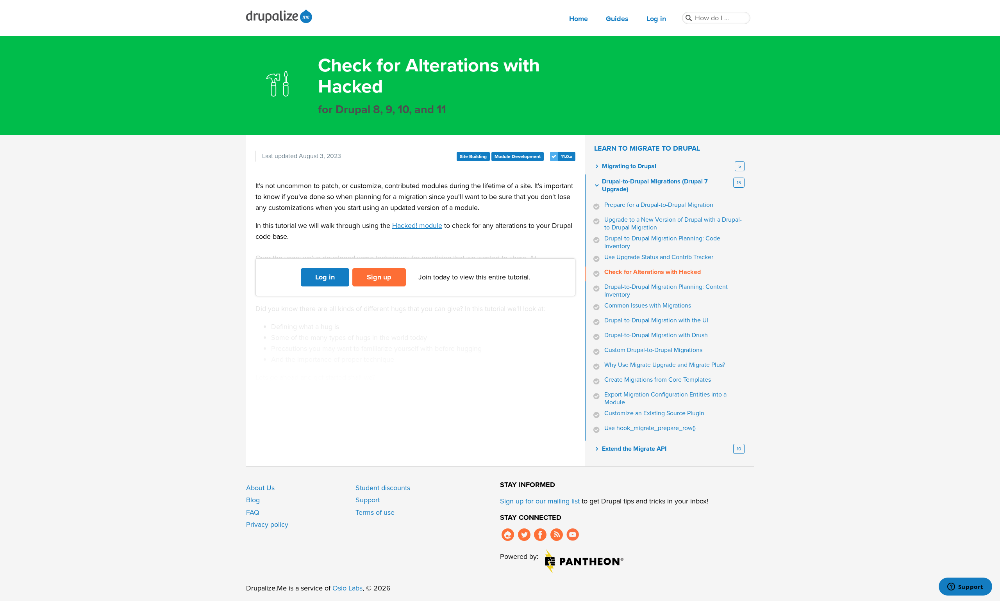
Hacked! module (417, 225)
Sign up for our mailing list (540, 501)
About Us (260, 488)
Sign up (379, 277)
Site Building (473, 156)
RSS (556, 534)
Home (578, 19)
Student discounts (382, 488)
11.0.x (566, 156)
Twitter (524, 534)
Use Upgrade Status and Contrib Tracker (658, 257)
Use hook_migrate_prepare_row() (650, 428)
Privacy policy (267, 524)
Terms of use (375, 512)
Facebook (540, 534)
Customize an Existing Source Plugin (654, 413)
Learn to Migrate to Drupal (647, 148)
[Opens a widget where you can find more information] (965, 587)
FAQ (252, 512)
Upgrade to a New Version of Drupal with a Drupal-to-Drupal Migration (673, 223)
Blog (253, 500)
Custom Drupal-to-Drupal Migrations (653, 350)
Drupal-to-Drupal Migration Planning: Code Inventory (662, 242)
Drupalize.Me (280, 16)
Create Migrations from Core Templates (657, 380)
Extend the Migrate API (634, 449)
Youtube (572, 534)
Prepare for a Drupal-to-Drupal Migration (658, 205)
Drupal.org (508, 534)
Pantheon (584, 561)
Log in (656, 19)
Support (367, 500)
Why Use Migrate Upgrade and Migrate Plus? (664, 365)
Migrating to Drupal (629, 166)
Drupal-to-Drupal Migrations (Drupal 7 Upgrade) (655, 185)
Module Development (518, 156)
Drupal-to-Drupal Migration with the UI (656, 320)
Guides (617, 19)
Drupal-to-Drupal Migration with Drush (656, 335)
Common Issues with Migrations (647, 305)
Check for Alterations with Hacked (652, 272)
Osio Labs (347, 588)
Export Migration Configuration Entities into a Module (665, 398)
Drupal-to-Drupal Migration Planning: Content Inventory (666, 291)
